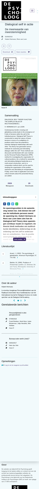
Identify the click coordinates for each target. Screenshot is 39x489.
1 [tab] (18, 301)
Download (6, 52)
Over (4, 464)
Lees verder (18, 239)
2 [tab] (21, 301)
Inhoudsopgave (10, 197)
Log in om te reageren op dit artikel (16, 365)
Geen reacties (21, 52)
